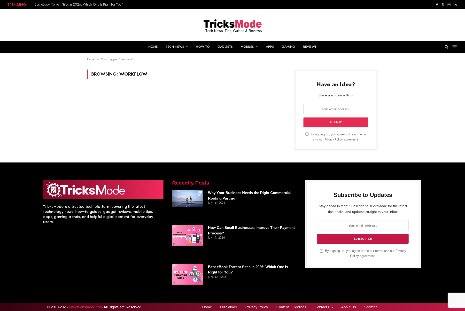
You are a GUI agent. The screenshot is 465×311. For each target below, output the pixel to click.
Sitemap (370, 307)
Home (153, 46)
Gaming (288, 46)
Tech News (175, 46)
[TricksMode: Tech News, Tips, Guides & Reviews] (232, 25)
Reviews (310, 46)
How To (203, 46)
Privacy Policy (334, 139)
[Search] (446, 46)
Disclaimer (228, 307)
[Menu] (455, 46)
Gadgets (225, 46)
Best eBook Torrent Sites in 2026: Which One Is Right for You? (79, 4)
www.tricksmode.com (86, 307)
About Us (348, 307)
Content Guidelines (291, 307)
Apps (270, 46)
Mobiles (247, 46)
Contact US (324, 307)
